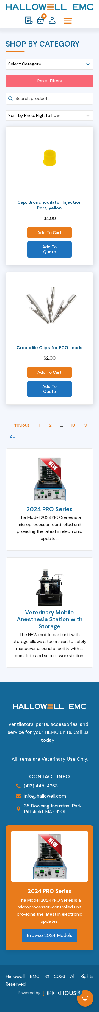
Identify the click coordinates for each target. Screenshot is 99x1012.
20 (13, 436)
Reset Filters (49, 81)
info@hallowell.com (45, 796)
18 (73, 425)
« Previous (20, 425)
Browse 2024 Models (49, 935)
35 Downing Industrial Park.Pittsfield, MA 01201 (53, 808)
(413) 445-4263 (41, 786)
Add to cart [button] (49, 232)
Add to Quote (49, 249)
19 (85, 425)
